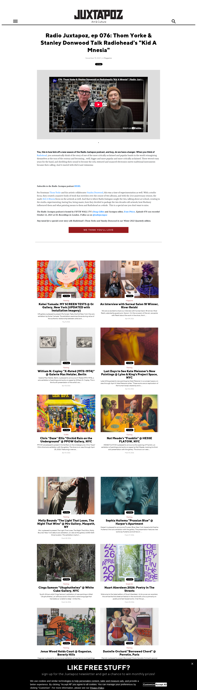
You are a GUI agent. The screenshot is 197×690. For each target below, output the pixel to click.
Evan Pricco (129, 211)
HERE (77, 186)
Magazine (108, 58)
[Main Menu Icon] (15, 21)
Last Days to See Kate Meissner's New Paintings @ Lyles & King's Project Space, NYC (129, 374)
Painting (66, 300)
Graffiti (66, 435)
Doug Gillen (98, 211)
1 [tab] (98, 142)
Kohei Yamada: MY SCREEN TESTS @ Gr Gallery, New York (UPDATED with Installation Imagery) (66, 307)
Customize (149, 684)
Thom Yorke (55, 192)
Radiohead (42, 155)
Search (173, 21)
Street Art (129, 584)
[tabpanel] (98, 104)
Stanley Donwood (95, 192)
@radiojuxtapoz (100, 215)
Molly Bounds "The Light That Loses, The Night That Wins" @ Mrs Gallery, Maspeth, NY (66, 524)
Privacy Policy (97, 688)
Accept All (161, 684)
